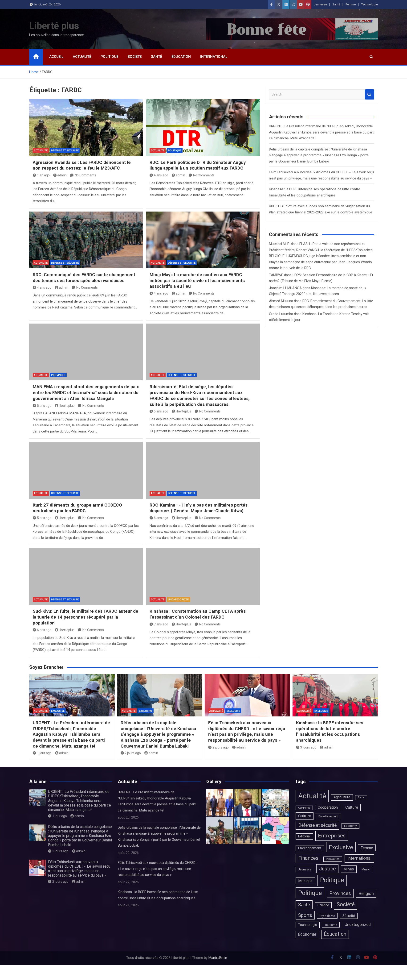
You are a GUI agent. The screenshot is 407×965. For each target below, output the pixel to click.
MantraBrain (217, 958)
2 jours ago (133, 753)
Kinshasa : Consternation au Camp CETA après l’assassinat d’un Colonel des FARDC (198, 614)
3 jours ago (308, 747)
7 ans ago (161, 624)
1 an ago (43, 175)
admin (62, 175)
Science (323, 905)
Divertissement (328, 816)
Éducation (181, 56)
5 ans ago (44, 406)
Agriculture (342, 797)
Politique (109, 56)
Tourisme (331, 925)
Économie (307, 934)
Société (135, 56)
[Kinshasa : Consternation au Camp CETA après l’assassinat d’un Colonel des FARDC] (203, 576)
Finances (308, 858)
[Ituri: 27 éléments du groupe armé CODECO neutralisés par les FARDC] (86, 470)
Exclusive (58, 710)
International (213, 56)
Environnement (309, 848)
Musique (305, 881)
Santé (336, 4)
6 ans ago (161, 518)
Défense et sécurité (65, 150)
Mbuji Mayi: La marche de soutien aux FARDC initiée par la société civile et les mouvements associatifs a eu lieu (197, 280)
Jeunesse (320, 4)
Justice (327, 869)
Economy (350, 826)
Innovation (333, 859)
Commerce (304, 807)
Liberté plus (54, 25)
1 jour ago (44, 753)
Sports (305, 915)
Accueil (56, 56)
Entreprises (332, 835)
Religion (366, 893)
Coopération (328, 807)
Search (369, 94)
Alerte (361, 797)
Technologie (369, 4)
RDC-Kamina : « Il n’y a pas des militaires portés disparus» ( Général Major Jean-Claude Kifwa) (199, 508)
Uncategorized (178, 599)
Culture (351, 807)
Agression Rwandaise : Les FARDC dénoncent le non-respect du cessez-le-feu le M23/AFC (82, 165)
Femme (351, 4)
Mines (348, 869)
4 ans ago (161, 175)
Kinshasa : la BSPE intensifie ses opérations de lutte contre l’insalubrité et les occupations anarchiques (329, 731)
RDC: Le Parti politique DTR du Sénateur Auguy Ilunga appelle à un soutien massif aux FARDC (198, 165)
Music (366, 869)
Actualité (82, 56)
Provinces (58, 375)
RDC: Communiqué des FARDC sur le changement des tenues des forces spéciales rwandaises (84, 277)
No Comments (85, 175)
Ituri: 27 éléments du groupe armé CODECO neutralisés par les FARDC (77, 508)
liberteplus (66, 406)
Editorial (304, 836)
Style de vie (327, 916)
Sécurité (348, 916)
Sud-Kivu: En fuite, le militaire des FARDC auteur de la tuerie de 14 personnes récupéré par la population (85, 616)
